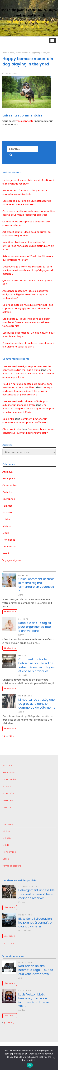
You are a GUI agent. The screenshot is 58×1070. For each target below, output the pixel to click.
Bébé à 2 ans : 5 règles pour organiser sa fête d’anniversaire (34, 627)
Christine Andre (11, 429)
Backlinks (8, 418)
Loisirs (6, 519)
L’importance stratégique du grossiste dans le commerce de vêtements (36, 704)
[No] (54, 1058)
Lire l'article (10, 611)
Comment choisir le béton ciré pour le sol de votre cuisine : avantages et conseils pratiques (36, 665)
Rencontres (9, 546)
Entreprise (8, 498)
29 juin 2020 (11, 73)
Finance (7, 512)
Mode (5, 533)
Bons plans (9, 478)
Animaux (7, 471)
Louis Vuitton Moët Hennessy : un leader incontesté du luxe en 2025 (33, 1000)
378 (10, 943)
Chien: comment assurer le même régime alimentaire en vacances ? (36, 585)
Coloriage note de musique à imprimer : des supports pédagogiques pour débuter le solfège (27, 308)
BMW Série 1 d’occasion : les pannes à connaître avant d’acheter (35, 923)
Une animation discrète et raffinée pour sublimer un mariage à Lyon (28, 374)
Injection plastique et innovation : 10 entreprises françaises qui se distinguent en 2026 (28, 246)
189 (10, 736)
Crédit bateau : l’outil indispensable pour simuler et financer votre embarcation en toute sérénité (26, 322)
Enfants (7, 492)
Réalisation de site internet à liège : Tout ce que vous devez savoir (35, 970)
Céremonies (9, 485)
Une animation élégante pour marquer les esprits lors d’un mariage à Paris (28, 409)
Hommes (7, 823)
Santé (5, 553)
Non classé (8, 539)
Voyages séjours (11, 560)
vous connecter (25, 121)
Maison (6, 526)
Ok (29, 1065)
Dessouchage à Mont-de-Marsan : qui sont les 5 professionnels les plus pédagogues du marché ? (28, 270)
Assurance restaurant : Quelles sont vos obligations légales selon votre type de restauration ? (25, 294)
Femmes (7, 505)
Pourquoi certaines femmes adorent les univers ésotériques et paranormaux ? (27, 391)
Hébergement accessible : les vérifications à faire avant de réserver (36, 894)
